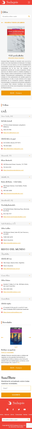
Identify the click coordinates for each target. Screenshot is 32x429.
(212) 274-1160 (7, 129)
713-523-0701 (7, 167)
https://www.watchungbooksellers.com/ (14, 217)
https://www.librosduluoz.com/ (12, 292)
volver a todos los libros (14, 22)
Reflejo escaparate (8, 350)
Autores (7, 414)
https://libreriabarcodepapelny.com (13, 149)
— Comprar (16, 93)
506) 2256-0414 (7, 289)
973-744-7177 (7, 214)
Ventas (25, 414)
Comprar (16, 368)
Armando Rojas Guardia (16, 58)
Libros (12, 414)
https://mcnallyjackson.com (11, 132)
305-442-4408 (7, 190)
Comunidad (18, 414)
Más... (18, 362)
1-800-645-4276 (8, 237)
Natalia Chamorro (7, 352)
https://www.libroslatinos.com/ (12, 243)
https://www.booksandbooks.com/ (13, 193)
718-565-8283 (7, 146)
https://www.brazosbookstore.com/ (13, 170)
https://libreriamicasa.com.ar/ (11, 268)
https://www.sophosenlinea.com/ (12, 312)
